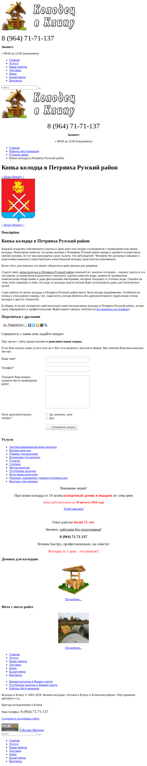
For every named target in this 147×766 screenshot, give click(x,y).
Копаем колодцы (20, 450)
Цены (13, 73)
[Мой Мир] (42, 325)
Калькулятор (17, 77)
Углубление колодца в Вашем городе (33, 685)
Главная (14, 60)
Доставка (15, 70)
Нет (51, 418)
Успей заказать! (74, 508)
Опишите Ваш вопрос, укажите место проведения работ (19, 380)
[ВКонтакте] (30, 325)
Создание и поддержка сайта (20, 718)
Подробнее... (73, 599)
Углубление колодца (22, 471)
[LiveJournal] (46, 325)
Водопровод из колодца (24, 457)
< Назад (7, 176)
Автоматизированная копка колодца (33, 447)
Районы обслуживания (24, 151)
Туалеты (14, 460)
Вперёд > (18, 176)
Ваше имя (8, 358)
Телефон (7, 367)
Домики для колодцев (23, 453)
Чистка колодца (19, 467)
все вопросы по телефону (112, 309)
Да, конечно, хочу (61, 414)
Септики (15, 464)
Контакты (15, 80)
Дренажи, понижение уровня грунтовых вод (38, 477)
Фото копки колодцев (23, 474)
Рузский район (19, 154)
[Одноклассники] (38, 325)
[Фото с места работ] (73, 628)
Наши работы (18, 66)
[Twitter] (34, 325)
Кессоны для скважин (23, 481)
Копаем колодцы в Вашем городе (31, 681)
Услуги (13, 63)
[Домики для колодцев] (73, 580)
